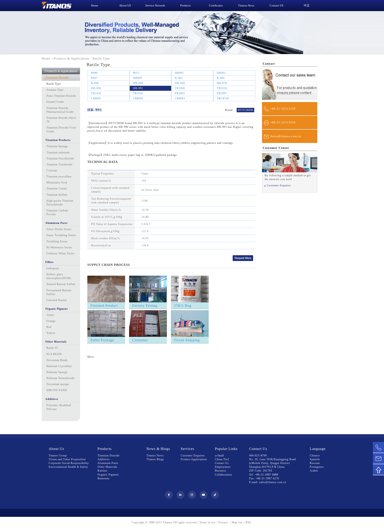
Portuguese (317, 466)
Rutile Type (53, 83)
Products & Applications (71, 58)
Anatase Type (54, 89)
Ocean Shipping (187, 340)
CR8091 (96, 98)
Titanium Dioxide (57, 77)
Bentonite (104, 478)
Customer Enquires (279, 185)
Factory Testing (144, 305)
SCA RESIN (54, 354)
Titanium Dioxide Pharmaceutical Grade (60, 109)
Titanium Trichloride (59, 164)
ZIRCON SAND (56, 390)
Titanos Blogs (155, 459)
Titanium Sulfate (56, 194)
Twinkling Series (57, 241)
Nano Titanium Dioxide (61, 95)
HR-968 (138, 83)
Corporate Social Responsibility (69, 463)
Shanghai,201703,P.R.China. (267, 466)
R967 (94, 78)
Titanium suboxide (58, 152)
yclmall (219, 455)
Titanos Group (58, 455)
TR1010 (222, 88)
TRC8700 (223, 98)
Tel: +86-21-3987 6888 (263, 474)
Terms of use (207, 522)
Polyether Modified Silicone (58, 407)
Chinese (315, 455)
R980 (94, 72)
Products (105, 449)
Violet (50, 315)
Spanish (315, 459)
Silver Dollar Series (59, 229)
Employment (222, 466)
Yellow (50, 333)
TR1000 (180, 88)
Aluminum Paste (56, 223)
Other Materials (56, 341)
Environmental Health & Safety (68, 466)
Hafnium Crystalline (59, 366)
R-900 (221, 78)
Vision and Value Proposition (67, 459)
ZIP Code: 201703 (260, 470)
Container (140, 340)
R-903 (179, 78)
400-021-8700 (258, 455)
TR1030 (138, 93)
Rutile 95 (52, 347)
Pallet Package (102, 340)
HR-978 (222, 83)
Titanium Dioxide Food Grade (61, 129)
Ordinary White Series (60, 253)
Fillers (49, 262)
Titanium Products (58, 140)
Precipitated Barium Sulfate (58, 292)
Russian (315, 463)
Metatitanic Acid (56, 182)
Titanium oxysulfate (59, 176)
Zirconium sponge (57, 384)
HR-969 (180, 83)
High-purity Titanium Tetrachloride (59, 202)
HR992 (221, 72)
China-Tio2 (222, 459)
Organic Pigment (56, 308)
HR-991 (138, 88)
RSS (248, 522)
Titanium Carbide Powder (57, 212)
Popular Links (226, 449)
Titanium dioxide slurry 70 (61, 119)
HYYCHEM (245, 110)
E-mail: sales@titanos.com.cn (267, 482)
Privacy (223, 522)
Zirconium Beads (57, 360)
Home (46, 58)
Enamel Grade (55, 101)
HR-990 (96, 88)
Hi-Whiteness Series (59, 247)
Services (187, 449)
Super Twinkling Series (61, 235)
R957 (136, 72)
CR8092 (138, 98)
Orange (51, 321)
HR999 (137, 78)
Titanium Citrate (56, 188)
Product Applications (194, 459)
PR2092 (180, 93)
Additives (51, 399)
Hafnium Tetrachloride (60, 378)
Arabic (314, 470)
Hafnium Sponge (57, 372)
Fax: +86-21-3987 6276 (264, 478)
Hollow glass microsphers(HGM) (58, 276)
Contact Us (222, 463)
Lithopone (52, 268)
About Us (56, 449)
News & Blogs (158, 449)
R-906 (95, 83)
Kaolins (102, 470)
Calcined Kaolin (56, 300)
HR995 (179, 72)
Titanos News (155, 455)
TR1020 (96, 93)
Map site (237, 522)
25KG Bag (182, 305)
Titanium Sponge (57, 146)
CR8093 (180, 98)
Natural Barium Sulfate (61, 284)
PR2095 (222, 93)
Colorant (51, 170)
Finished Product (104, 305)
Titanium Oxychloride (60, 158)
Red (48, 327)
